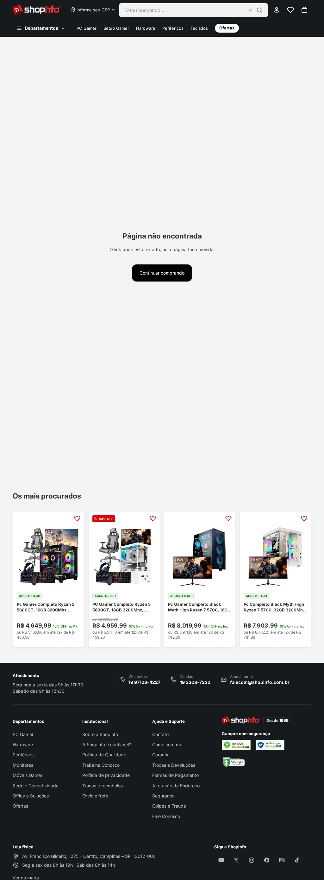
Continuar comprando (162, 273)
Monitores (23, 765)
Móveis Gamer (27, 775)
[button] (92, 10)
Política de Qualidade (104, 754)
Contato (160, 734)
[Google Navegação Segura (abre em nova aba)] (233, 762)
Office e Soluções (31, 795)
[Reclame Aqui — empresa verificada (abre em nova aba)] (270, 745)
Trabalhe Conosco (101, 765)
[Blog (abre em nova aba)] (282, 860)
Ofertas (226, 27)
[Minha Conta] (277, 10)
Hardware (145, 28)
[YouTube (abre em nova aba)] (221, 860)
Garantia (161, 754)
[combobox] (184, 10)
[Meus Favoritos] (290, 10)
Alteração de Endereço (176, 785)
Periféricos (173, 28)
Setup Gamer (116, 28)
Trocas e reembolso (102, 785)
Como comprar (167, 744)
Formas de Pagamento (175, 775)
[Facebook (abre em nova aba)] (267, 860)
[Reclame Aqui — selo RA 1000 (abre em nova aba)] (236, 745)
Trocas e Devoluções (173, 765)
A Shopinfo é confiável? (106, 744)
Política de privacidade (106, 775)
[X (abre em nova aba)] (236, 860)
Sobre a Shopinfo (100, 734)
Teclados (199, 28)
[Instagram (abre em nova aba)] (252, 860)
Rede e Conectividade (36, 785)
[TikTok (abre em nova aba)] (297, 860)
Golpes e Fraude (169, 806)
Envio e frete (95, 795)
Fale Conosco (166, 816)
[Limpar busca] (250, 10)
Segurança (163, 795)
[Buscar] (259, 10)
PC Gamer (87, 28)
